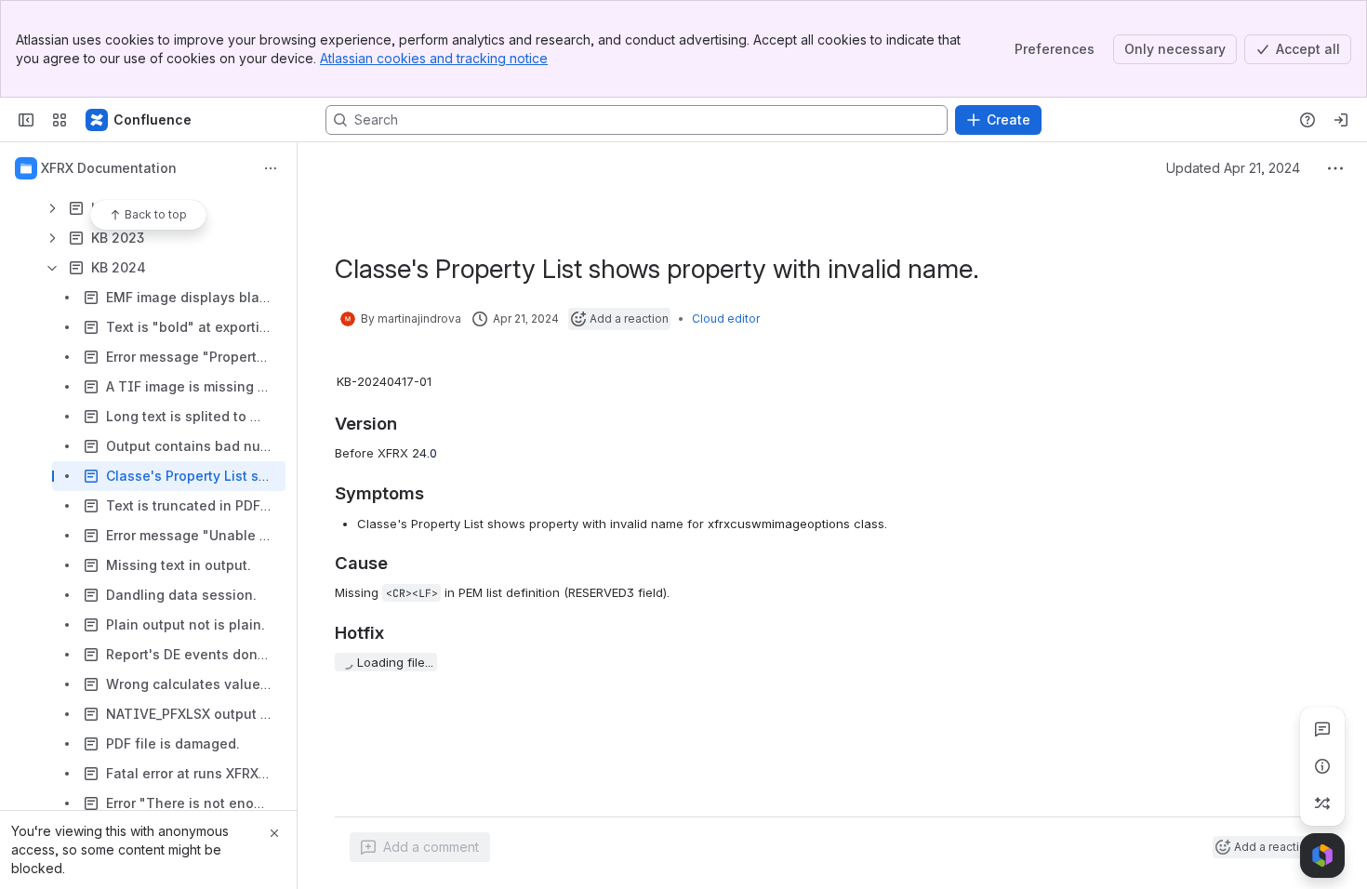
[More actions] (270, 168)
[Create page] (1322, 803)
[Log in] (1341, 120)
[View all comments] (1322, 729)
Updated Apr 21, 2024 (1233, 168)
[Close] (274, 833)
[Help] (1307, 120)
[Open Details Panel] (1322, 766)
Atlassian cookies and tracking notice (434, 58)
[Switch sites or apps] (59, 120)
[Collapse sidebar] (26, 120)
